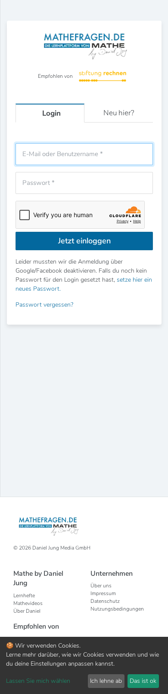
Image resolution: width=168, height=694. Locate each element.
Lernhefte (24, 595)
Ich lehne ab (106, 681)
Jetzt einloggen (84, 241)
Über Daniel (26, 611)
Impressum (103, 593)
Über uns (101, 585)
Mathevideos (28, 603)
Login (51, 113)
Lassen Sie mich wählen (38, 681)
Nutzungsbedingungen (117, 608)
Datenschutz (105, 601)
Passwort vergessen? (44, 305)
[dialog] (84, 665)
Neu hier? (118, 113)
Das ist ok (143, 681)
